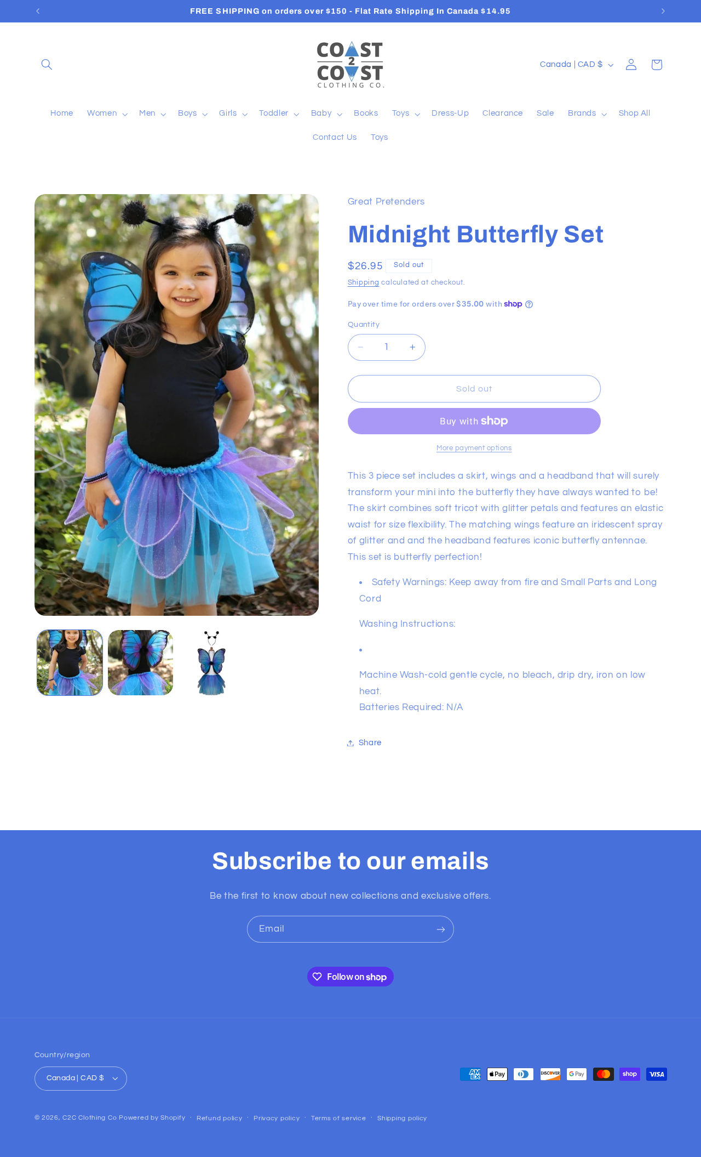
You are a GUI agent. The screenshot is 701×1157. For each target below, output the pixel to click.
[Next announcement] (663, 11)
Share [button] (370, 743)
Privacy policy (277, 1118)
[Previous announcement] (38, 11)
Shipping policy (402, 1118)
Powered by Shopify (152, 1118)
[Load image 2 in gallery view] (140, 662)
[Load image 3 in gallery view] (211, 662)
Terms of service (338, 1118)
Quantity (364, 324)
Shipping (364, 282)
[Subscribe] (440, 929)
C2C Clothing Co (89, 1118)
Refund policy (220, 1118)
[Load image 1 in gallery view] (69, 662)
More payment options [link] (474, 448)
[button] (47, 64)
